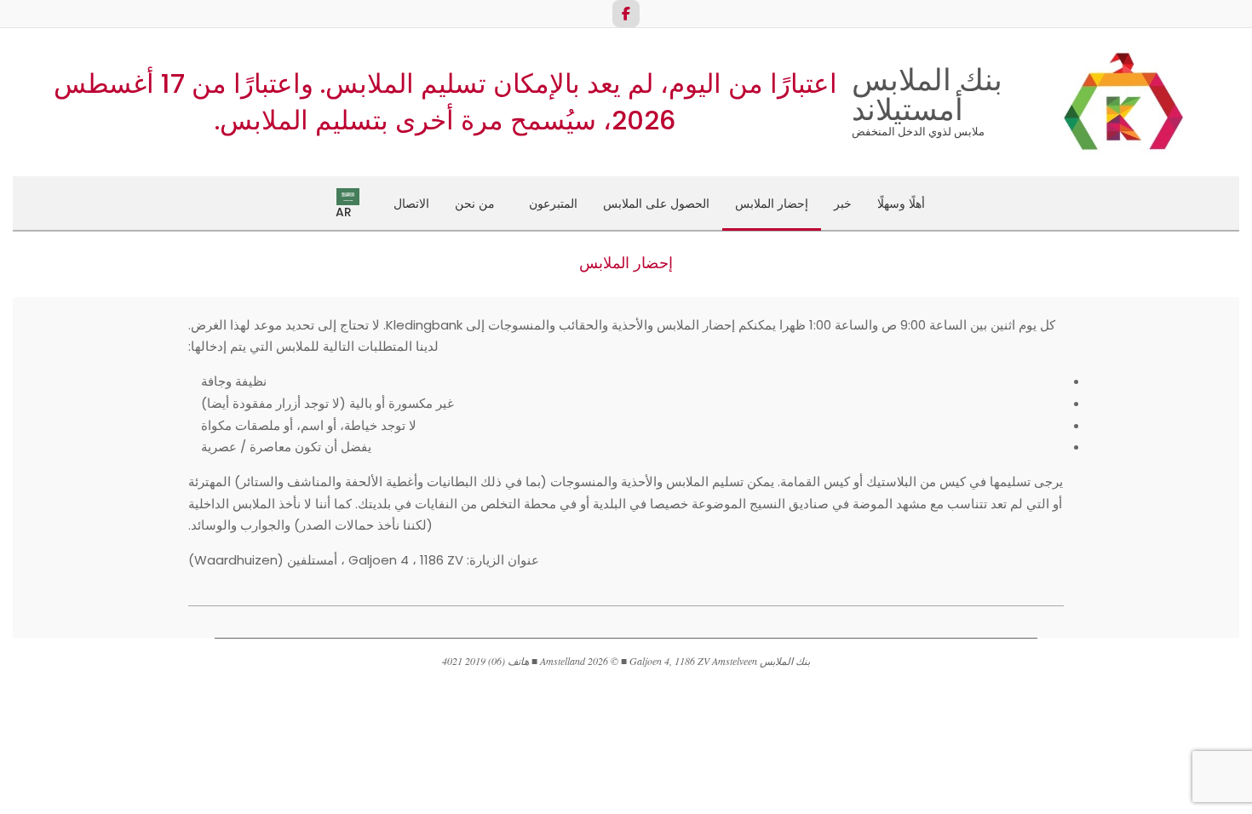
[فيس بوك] (626, 13)
